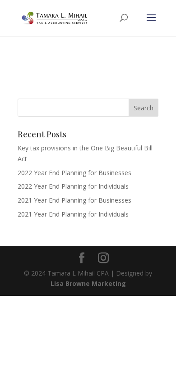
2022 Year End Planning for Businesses (74, 172)
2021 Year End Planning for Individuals (73, 214)
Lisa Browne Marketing (88, 283)
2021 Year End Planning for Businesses (74, 200)
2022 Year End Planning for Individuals (73, 186)
